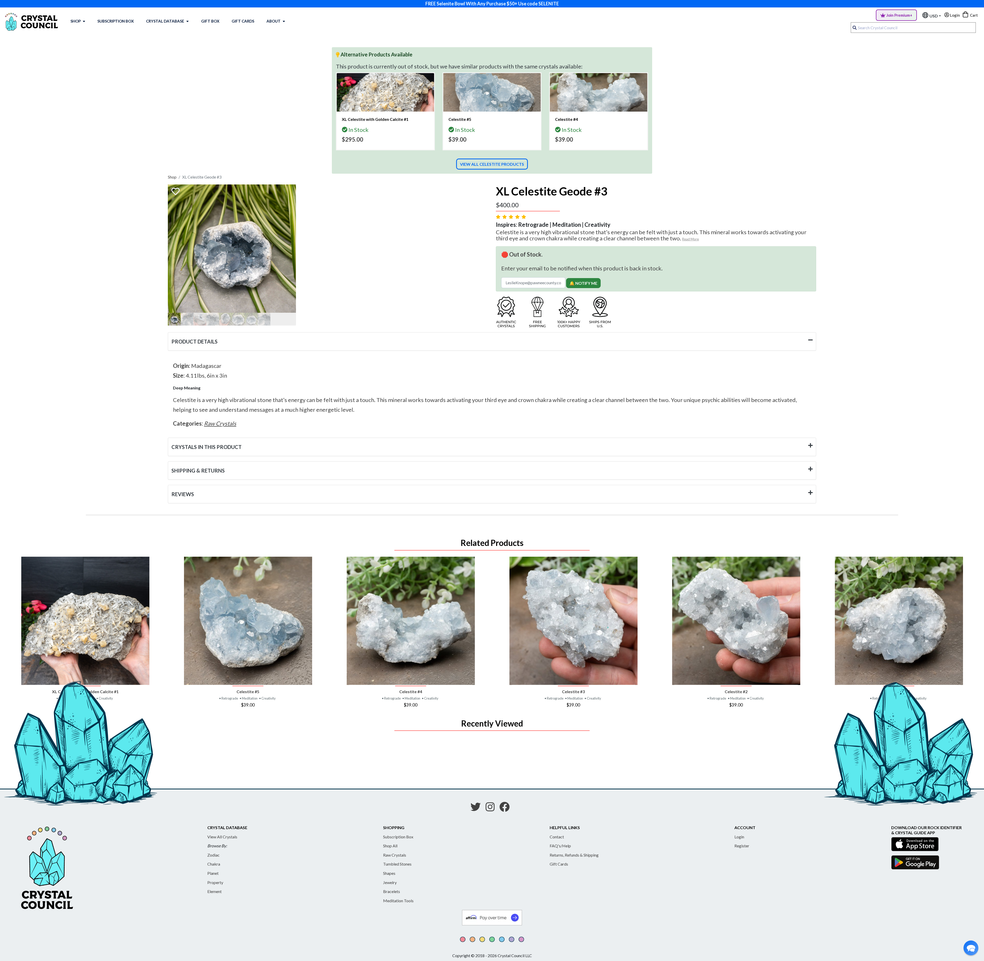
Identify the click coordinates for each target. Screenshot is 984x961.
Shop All (390, 845)
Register (741, 845)
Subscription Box (115, 21)
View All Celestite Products (492, 164)
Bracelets (391, 891)
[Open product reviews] (511, 216)
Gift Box (210, 21)
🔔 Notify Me (583, 283)
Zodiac (213, 854)
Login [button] (954, 15)
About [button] (273, 21)
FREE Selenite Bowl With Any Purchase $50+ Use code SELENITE (492, 3)
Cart (973, 15)
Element (214, 891)
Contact (557, 836)
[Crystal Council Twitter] (477, 809)
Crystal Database (165, 21)
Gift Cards (243, 21)
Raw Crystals (394, 854)
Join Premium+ (899, 15)
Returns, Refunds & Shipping (574, 854)
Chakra (213, 863)
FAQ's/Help (560, 845)
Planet (213, 873)
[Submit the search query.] (854, 27)
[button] (970, 947)
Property (215, 882)
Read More (690, 239)
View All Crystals (222, 836)
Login (739, 836)
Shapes (389, 873)
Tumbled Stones (397, 863)
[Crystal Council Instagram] (492, 809)
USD (933, 15)
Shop (75, 21)
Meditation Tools (398, 900)
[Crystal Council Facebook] (506, 809)
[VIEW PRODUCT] (85, 621)
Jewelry (390, 882)
